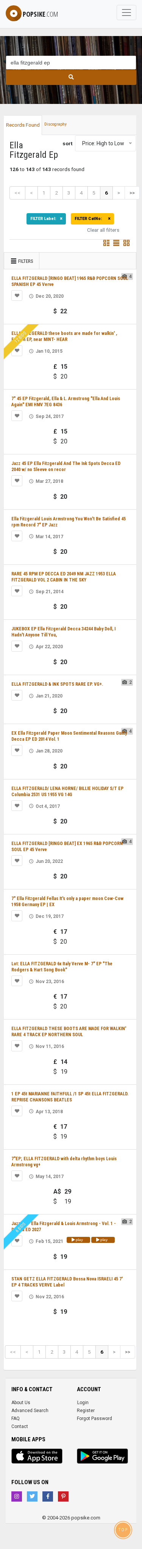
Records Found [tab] (23, 125)
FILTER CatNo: (90, 218)
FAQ (15, 1418)
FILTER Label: (44, 218)
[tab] (71, 121)
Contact (19, 1426)
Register (86, 1410)
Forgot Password (94, 1418)
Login (83, 1402)
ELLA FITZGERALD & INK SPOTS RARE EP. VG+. (57, 684)
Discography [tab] (55, 124)
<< (17, 193)
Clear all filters (103, 230)
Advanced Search (29, 1410)
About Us (20, 1402)
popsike (40, 14)
